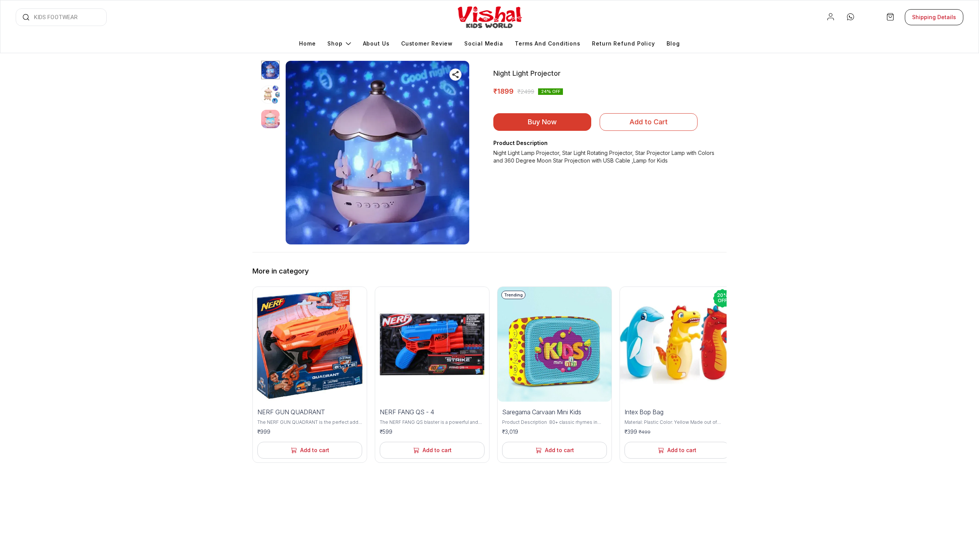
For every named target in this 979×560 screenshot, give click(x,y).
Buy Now (542, 122)
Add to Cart (648, 122)
